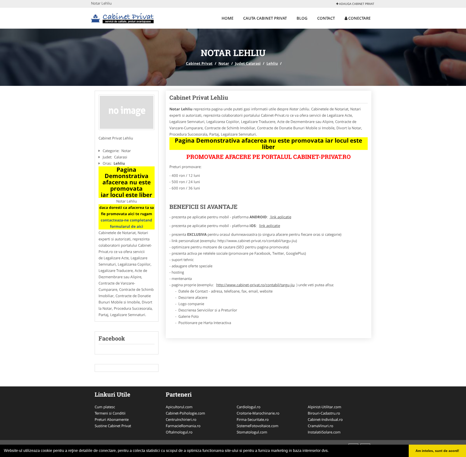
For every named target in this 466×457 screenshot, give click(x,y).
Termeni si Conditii (110, 413)
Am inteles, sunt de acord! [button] (437, 451)
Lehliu (272, 63)
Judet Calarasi (248, 63)
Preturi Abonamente (112, 419)
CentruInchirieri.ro (181, 419)
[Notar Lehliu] (127, 112)
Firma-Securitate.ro (253, 419)
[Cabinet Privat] (123, 17)
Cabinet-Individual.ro (325, 419)
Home (227, 18)
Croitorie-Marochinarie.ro (258, 413)
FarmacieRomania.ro (183, 425)
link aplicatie (280, 216)
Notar (223, 63)
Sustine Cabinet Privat (113, 425)
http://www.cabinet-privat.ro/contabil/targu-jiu (255, 284)
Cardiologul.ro (248, 406)
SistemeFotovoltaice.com (257, 425)
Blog (302, 18)
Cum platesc (105, 406)
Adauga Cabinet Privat (356, 4)
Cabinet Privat (199, 63)
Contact (326, 18)
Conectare (359, 18)
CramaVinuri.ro (320, 425)
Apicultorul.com (179, 406)
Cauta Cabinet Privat (265, 18)
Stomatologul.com (252, 432)
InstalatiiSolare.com (324, 432)
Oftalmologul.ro (179, 432)
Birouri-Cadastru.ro (324, 413)
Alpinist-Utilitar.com (324, 406)
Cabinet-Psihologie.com (185, 413)
